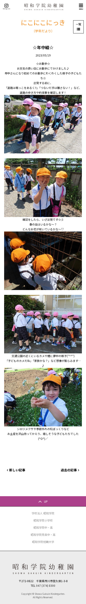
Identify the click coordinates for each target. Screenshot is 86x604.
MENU (81, 9)
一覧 (78, 24)
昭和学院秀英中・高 (43, 535)
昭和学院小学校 (43, 520)
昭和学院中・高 (43, 527)
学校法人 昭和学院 (43, 513)
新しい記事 (17, 470)
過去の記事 (69, 470)
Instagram (6, 8)
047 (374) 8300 (45, 585)
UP (46, 501)
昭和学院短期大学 (43, 542)
